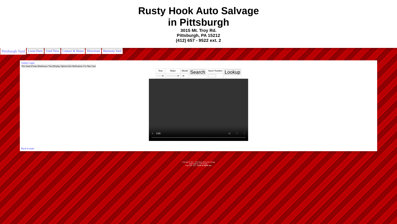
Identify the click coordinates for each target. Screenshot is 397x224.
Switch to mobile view (204, 165)
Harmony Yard (112, 51)
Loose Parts (35, 51)
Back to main (27, 148)
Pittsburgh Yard (13, 51)
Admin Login (27, 63)
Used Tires (52, 51)
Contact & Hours (73, 51)
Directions (93, 51)
